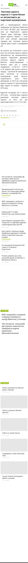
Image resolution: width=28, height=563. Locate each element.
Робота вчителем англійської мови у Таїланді (13, 389)
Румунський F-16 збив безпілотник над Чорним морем (13, 213)
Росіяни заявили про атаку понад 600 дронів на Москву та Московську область (13, 258)
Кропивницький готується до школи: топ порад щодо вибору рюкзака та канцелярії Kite (13, 191)
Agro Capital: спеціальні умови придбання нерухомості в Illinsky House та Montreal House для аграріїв (14, 234)
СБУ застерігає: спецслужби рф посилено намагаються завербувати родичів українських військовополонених (14, 180)
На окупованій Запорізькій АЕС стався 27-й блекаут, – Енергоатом (13, 247)
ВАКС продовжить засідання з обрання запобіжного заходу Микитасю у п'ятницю (13, 203)
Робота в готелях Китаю (11, 433)
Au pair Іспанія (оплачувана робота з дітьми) (12, 477)
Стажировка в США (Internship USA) (13, 455)
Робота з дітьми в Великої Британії (11, 411)
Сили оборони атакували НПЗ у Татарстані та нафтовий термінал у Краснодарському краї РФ (14, 223)
